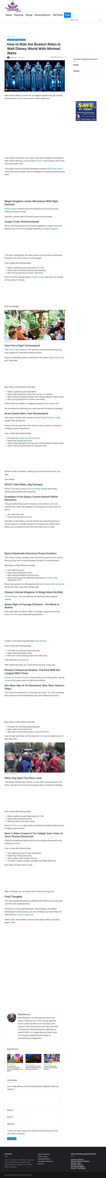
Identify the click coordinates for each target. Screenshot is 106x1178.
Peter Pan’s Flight (12, 350)
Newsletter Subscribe (45, 1161)
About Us (41, 1164)
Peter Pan (60, 357)
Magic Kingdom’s (48, 417)
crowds (37, 732)
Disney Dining (77, 1165)
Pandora (42, 641)
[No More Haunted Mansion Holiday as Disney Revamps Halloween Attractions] (33, 1058)
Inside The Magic (78, 1168)
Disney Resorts (42, 15)
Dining (29, 15)
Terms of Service (44, 1154)
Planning (18, 15)
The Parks (58, 15)
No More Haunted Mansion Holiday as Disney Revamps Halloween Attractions (33, 1067)
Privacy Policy (42, 1156)
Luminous (49, 578)
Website (10, 1124)
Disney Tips (76, 1163)
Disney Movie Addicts (80, 1161)
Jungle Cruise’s (37, 277)
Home (9, 15)
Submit (76, 71)
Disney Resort (39, 394)
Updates (22, 39)
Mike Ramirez (13, 57)
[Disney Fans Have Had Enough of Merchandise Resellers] (52, 1058)
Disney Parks (11, 39)
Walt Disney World (55, 169)
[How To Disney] (13, 6)
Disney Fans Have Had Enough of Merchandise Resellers (50, 1067)
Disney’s (39, 161)
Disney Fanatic (77, 1159)
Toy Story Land (16, 825)
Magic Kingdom (11, 209)
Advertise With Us (44, 1159)
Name (10, 1110)
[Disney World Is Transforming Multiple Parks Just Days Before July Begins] (15, 1058)
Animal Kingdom (11, 596)
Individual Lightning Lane (29, 438)
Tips (67, 15)
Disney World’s (34, 489)
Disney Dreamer (78, 1166)
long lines (16, 843)
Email (10, 1117)
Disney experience (25, 915)
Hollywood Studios (13, 677)
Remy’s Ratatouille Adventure (51, 584)
